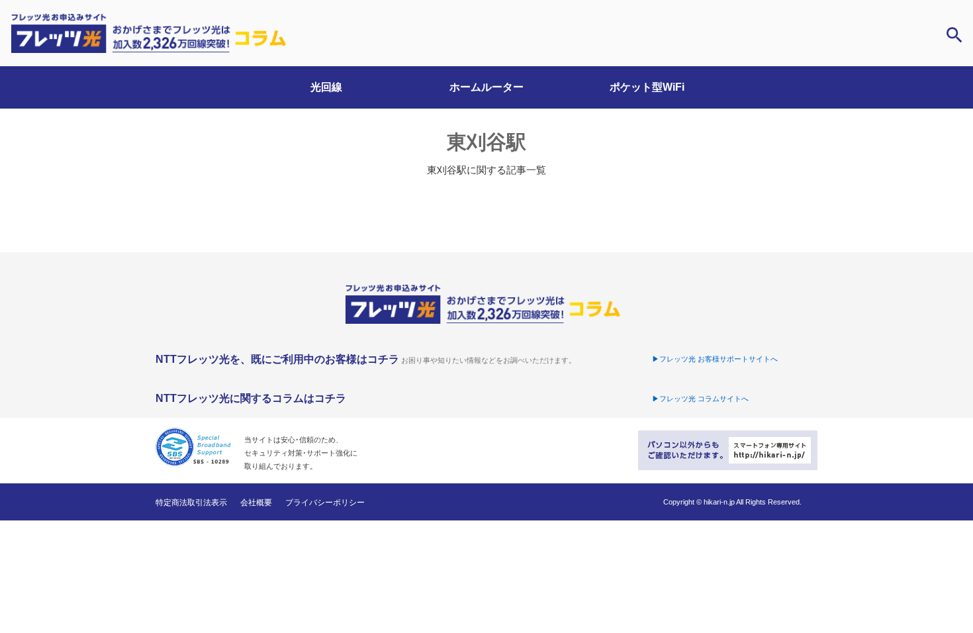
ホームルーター (486, 87)
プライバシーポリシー (325, 502)
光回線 (326, 87)
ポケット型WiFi (647, 87)
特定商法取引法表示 (191, 502)
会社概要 (256, 502)
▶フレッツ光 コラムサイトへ (700, 399)
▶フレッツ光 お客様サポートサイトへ (715, 359)
